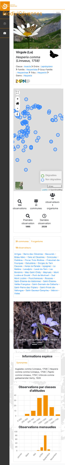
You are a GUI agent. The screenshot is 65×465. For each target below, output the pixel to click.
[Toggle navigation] (58, 13)
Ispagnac (46, 266)
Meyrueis (47, 272)
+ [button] (17, 98)
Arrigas (17, 254)
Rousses (49, 278)
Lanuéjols (27, 269)
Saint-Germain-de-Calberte (45, 284)
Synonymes (21, 362)
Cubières (18, 260)
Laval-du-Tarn (40, 269)
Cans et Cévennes (36, 257)
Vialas (17, 293)
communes (22, 241)
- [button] (17, 108)
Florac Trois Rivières (34, 260)
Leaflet (44, 189)
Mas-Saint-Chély (33, 272)
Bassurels (49, 254)
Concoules (52, 257)
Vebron (54, 290)
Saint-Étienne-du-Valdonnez (27, 281)
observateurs (23, 248)
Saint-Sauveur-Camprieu (37, 290)
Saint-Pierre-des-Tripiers (26, 287)
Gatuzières (30, 263)
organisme (37, 241)
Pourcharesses (36, 278)
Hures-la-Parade (32, 266)
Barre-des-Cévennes (33, 254)
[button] (17, 103)
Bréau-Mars (19, 257)
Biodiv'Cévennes (22, 13)
